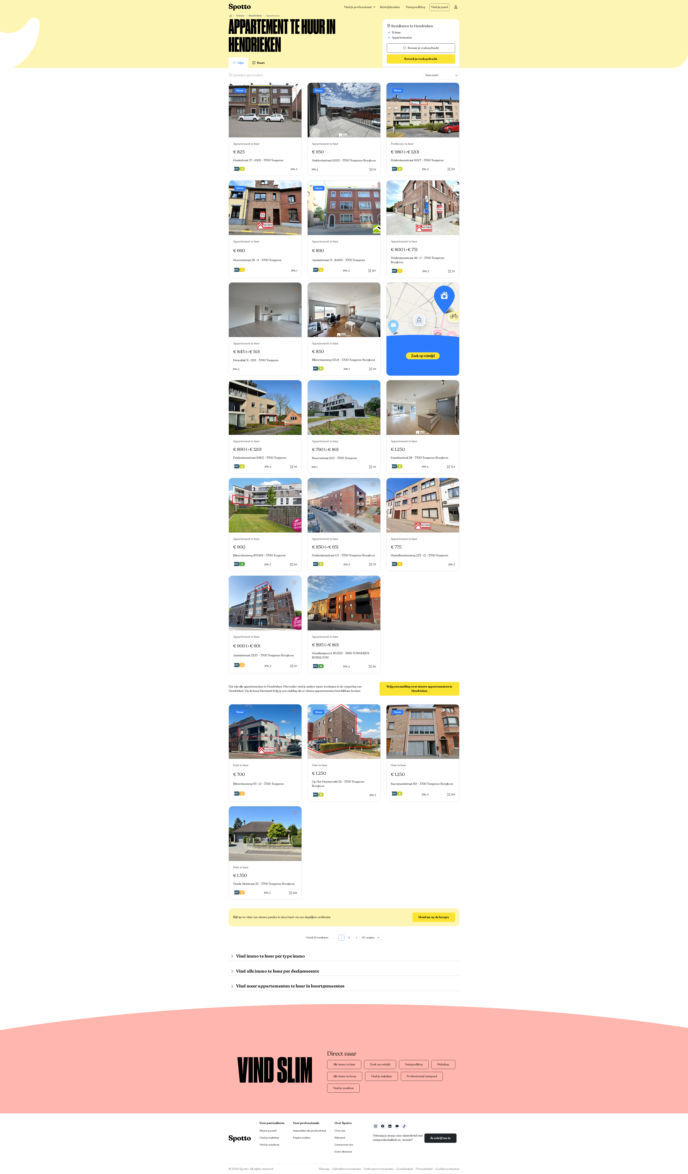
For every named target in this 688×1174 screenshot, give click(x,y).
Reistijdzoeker (390, 7)
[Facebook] (383, 1126)
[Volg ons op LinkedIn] (390, 1126)
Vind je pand (439, 7)
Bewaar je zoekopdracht (423, 48)
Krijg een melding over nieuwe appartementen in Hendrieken (419, 689)
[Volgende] (356, 938)
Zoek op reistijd (380, 1064)
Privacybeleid (424, 1169)
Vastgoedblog (415, 7)
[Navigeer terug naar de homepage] (240, 7)
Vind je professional (357, 7)
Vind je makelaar (381, 1076)
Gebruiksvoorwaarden (346, 1169)
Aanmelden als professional (309, 1130)
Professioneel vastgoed (422, 1076)
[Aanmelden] (455, 7)
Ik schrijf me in (440, 1138)
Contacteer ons (344, 1144)
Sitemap (324, 1169)
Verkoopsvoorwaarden (378, 1169)
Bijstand (340, 1137)
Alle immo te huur (344, 1064)
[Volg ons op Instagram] (375, 1126)
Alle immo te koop (344, 1076)
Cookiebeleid (404, 1169)
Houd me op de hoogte (434, 917)
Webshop (443, 1064)
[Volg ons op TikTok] (404, 1126)
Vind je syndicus (343, 1088)
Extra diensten (343, 1151)
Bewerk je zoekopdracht (420, 59)
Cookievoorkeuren (447, 1169)
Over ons (340, 1130)
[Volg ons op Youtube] (397, 1126)
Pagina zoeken (301, 1137)
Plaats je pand (267, 1130)
